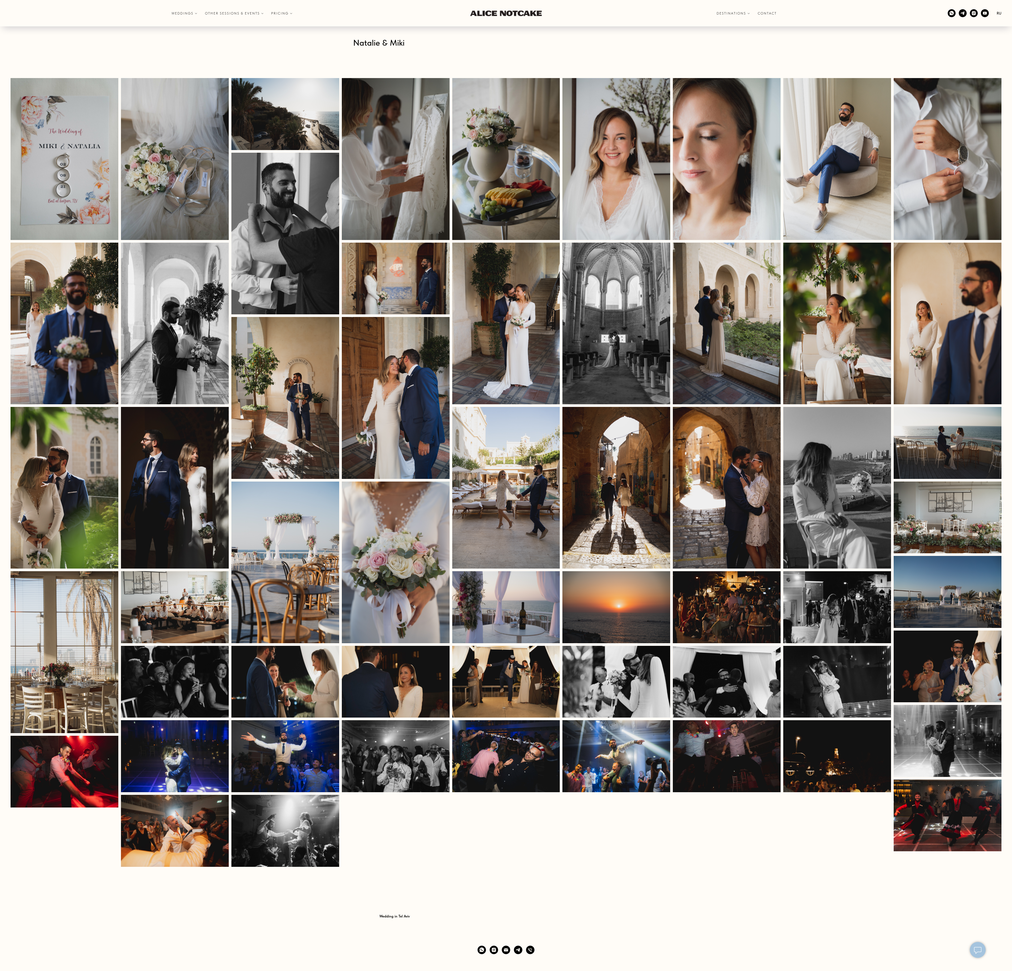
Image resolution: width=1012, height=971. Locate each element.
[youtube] (985, 13)
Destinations (731, 13)
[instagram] (974, 13)
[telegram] (963, 13)
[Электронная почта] (506, 950)
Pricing (280, 13)
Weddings (182, 13)
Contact (767, 13)
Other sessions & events (232, 13)
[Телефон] (530, 950)
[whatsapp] (952, 13)
